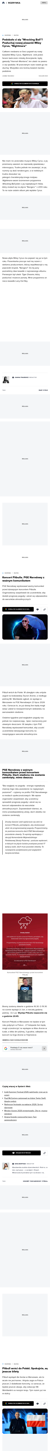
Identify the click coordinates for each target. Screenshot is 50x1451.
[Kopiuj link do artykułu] (44, 609)
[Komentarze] (37, 609)
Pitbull (45, 1181)
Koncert (26, 1181)
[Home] (13, 3)
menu (44, 2)
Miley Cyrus (43, 390)
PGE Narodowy (36, 1181)
